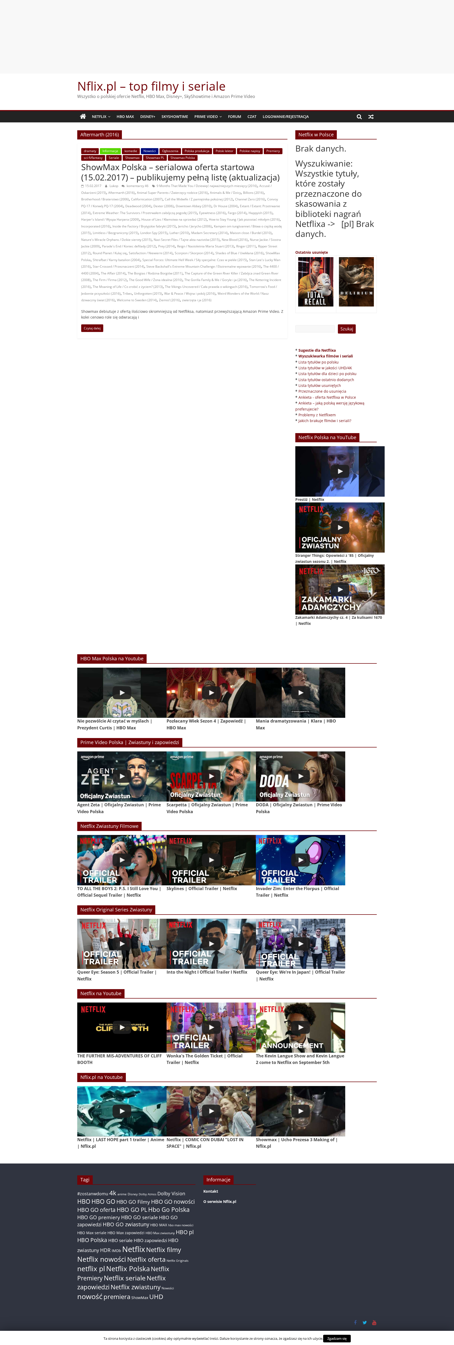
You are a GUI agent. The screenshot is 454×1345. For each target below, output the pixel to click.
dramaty (90, 151)
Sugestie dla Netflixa (317, 350)
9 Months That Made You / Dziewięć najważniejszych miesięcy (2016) (207, 186)
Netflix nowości (101, 1259)
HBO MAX (125, 116)
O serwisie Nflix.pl (219, 1201)
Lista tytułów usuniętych (319, 385)
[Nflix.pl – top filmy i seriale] (83, 116)
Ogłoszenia (170, 151)
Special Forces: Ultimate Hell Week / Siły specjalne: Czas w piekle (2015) (194, 260)
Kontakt (210, 1191)
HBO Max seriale (91, 1232)
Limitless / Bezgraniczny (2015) (115, 233)
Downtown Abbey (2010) (193, 206)
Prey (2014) (166, 246)
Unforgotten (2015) (148, 293)
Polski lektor (224, 151)
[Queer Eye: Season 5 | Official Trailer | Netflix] (122, 944)
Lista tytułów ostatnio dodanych (326, 379)
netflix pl (91, 1268)
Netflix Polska (128, 1268)
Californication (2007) (147, 199)
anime (122, 1194)
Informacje (110, 151)
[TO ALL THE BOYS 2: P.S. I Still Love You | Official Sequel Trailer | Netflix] (122, 860)
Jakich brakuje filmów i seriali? (324, 420)
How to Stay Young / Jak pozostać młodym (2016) (244, 219)
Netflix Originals (177, 1261)
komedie (131, 151)
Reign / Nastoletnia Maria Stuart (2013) (205, 246)
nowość (89, 1296)
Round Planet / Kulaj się (110, 253)
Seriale (114, 157)
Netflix (99, 116)
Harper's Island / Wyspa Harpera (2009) (110, 219)
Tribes (127, 293)
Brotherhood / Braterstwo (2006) (105, 199)
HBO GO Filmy (133, 1201)
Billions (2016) (253, 192)
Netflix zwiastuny (136, 1286)
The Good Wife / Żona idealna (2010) (155, 280)
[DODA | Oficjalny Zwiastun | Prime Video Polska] (300, 776)
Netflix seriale (125, 1278)
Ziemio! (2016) (169, 300)
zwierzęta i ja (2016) (196, 300)
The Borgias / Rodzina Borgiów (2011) (155, 273)
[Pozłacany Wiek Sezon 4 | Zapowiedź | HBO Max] (211, 693)
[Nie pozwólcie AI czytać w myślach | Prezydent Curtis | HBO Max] (122, 693)
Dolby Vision (171, 1193)
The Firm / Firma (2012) (110, 280)
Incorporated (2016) (95, 226)
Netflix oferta (146, 1259)
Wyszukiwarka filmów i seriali (325, 356)
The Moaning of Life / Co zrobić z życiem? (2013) (128, 286)
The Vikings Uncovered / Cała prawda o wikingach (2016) (206, 286)
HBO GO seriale (139, 1217)
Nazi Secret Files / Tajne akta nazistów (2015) (187, 239)
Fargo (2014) (237, 213)
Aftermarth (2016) (121, 192)
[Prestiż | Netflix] (340, 471)
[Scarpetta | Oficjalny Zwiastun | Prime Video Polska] (211, 776)
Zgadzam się (337, 1338)
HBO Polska (92, 1240)
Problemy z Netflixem (317, 414)
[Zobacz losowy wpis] (371, 116)
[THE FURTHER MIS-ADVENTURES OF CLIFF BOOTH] (122, 1028)
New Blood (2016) (235, 239)
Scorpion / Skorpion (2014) (194, 253)
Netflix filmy (163, 1249)
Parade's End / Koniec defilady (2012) (129, 246)
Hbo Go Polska (169, 1210)
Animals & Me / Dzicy (225, 192)
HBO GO (103, 1201)
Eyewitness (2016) (212, 213)
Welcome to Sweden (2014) (137, 300)
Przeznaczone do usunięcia (322, 391)
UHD (156, 1296)
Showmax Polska (183, 157)
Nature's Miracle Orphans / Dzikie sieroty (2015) (116, 239)
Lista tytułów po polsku (318, 362)
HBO (83, 1201)
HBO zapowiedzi (150, 1240)
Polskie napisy (250, 151)
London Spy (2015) (153, 233)
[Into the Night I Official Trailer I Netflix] (211, 944)
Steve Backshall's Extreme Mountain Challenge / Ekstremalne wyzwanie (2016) (203, 266)
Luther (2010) (179, 233)
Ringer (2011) (246, 246)
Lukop (114, 186)
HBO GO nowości (173, 1201)
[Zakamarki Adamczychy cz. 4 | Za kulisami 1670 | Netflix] (340, 589)
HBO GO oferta (96, 1209)
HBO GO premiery (98, 1217)
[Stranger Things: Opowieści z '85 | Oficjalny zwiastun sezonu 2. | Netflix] (340, 527)
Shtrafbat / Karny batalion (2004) (116, 260)
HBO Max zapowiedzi (126, 1232)
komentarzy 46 (137, 186)
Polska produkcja (197, 151)
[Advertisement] (227, 37)
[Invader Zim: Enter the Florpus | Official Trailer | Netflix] (300, 860)
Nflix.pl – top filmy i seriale (151, 86)
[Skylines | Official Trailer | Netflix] (211, 860)
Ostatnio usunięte (311, 252)
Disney (133, 1194)
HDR (105, 1250)
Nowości (149, 151)
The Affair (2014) (113, 273)
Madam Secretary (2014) (209, 233)
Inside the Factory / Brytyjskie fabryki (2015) (144, 226)
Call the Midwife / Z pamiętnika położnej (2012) (199, 199)
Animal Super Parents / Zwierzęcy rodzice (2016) (172, 192)
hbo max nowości (180, 1225)
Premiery (273, 151)
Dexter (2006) (163, 206)
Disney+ (147, 116)
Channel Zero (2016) (250, 199)
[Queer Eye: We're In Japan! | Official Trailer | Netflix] (300, 944)
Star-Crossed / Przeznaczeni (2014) (118, 266)
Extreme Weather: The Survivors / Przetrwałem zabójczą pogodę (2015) (145, 213)
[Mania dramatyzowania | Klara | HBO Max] (300, 693)
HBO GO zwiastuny (126, 1224)
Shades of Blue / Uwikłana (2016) (239, 253)
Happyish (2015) (260, 213)
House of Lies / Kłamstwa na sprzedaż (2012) (174, 219)
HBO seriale (120, 1240)
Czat (251, 116)
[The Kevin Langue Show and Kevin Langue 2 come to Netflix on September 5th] (300, 1028)
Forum (234, 116)
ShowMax (139, 1297)
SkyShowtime (175, 116)
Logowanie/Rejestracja (286, 116)
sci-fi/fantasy (93, 157)
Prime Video (206, 116)
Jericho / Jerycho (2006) (195, 226)
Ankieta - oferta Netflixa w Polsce (327, 397)
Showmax (132, 157)
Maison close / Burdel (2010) (251, 233)
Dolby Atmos (147, 1194)
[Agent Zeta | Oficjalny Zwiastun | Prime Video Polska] (122, 776)
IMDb (116, 1250)
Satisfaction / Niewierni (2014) (151, 253)
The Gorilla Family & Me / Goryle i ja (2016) (215, 280)
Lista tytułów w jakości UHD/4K (325, 367)
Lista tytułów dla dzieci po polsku (327, 373)
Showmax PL (155, 157)
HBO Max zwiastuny (160, 1233)
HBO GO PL (132, 1209)
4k (112, 1193)
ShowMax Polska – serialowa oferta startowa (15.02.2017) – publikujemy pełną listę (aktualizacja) (180, 172)
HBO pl (185, 1232)
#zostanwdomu (92, 1194)
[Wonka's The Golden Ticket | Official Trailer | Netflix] (211, 1028)
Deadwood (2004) (138, 206)
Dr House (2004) (226, 206)
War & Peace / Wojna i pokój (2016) (189, 293)
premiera (117, 1296)
